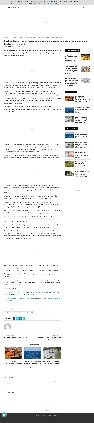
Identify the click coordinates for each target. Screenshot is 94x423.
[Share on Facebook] (14, 318)
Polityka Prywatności (53, 415)
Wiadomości (36, 7)
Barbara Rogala (10, 46)
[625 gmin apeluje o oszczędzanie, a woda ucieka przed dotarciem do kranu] (69, 154)
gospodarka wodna (26, 309)
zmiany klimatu (30, 312)
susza (13, 312)
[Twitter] (80, 7)
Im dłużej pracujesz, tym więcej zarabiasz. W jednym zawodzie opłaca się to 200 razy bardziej (72, 70)
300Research (51, 7)
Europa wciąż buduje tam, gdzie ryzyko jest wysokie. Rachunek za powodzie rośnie (51, 363)
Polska (46, 309)
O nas (37, 415)
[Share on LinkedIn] (20, 318)
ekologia (18, 309)
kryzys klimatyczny (38, 309)
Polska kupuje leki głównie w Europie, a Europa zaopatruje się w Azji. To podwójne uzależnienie (72, 82)
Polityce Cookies (53, 3)
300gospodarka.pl (52, 417)
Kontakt (43, 415)
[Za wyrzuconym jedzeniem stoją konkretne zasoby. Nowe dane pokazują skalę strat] (13, 353)
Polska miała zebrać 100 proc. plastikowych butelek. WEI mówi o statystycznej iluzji (82, 174)
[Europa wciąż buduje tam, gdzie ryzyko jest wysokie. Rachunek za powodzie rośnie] (52, 353)
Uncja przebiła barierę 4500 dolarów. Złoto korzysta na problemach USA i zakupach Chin (72, 58)
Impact (44, 7)
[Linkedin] (83, 7)
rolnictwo (7, 312)
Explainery (67, 7)
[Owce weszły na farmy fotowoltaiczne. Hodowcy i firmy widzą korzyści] (69, 164)
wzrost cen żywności (10, 158)
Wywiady (74, 7)
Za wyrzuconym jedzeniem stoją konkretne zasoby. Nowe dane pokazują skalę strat (13, 363)
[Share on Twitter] (17, 318)
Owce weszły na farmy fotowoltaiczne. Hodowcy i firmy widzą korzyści (82, 164)
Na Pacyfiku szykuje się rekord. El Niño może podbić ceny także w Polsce (32, 363)
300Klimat (58, 7)
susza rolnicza (20, 312)
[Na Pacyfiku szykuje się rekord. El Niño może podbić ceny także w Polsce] (32, 353)
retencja (52, 309)
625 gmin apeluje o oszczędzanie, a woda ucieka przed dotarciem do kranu (82, 154)
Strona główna (7, 37)
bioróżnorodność (9, 309)
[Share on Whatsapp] (24, 318)
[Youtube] (85, 7)
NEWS (15, 37)
